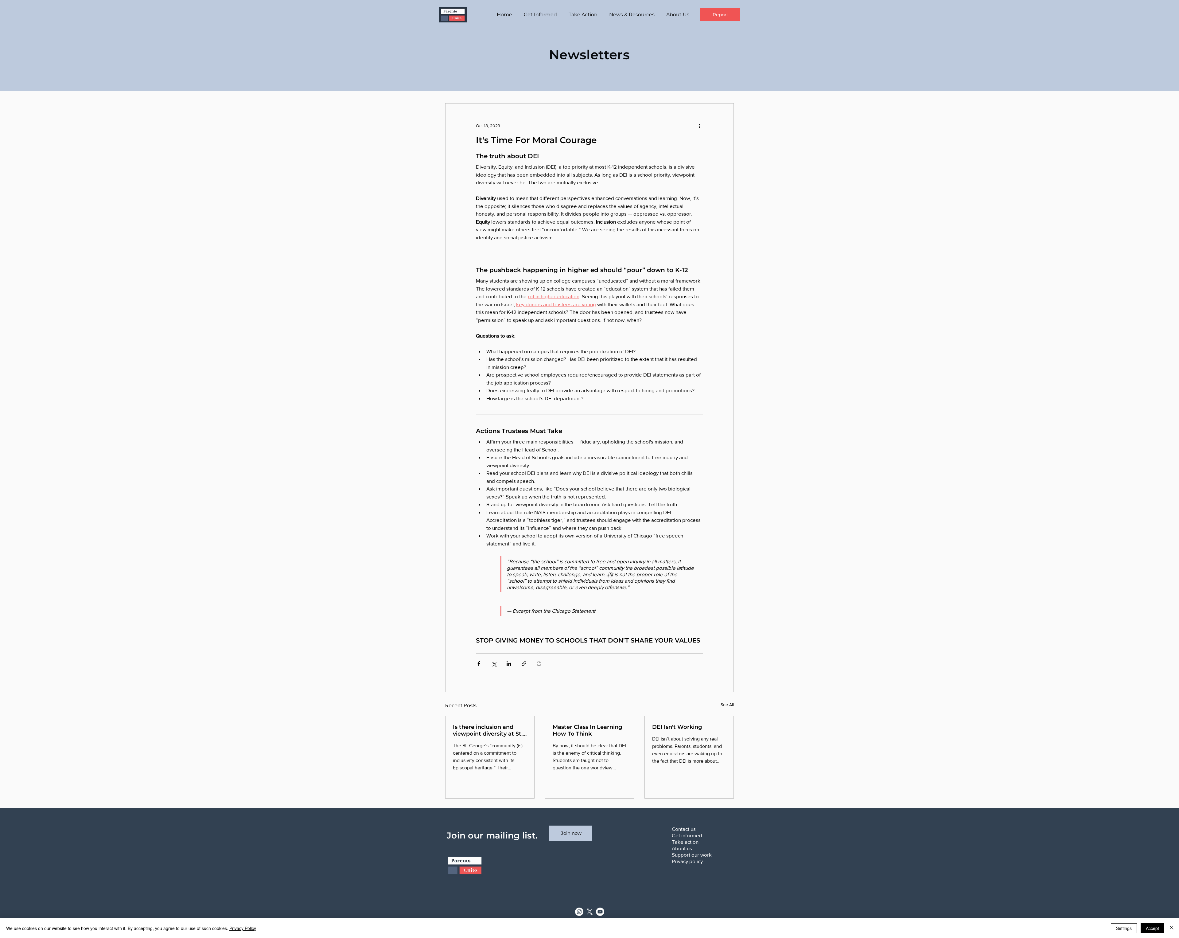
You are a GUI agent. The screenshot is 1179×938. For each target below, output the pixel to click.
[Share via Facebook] (479, 663)
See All (727, 704)
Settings (1124, 928)
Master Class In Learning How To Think (587, 730)
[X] (590, 912)
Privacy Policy (242, 928)
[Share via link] (524, 663)
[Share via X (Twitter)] (494, 663)
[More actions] (699, 125)
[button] (541, 15)
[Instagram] (579, 912)
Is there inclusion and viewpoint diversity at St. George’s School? (488, 730)
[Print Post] (539, 663)
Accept (1152, 928)
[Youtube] (600, 912)
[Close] (1171, 928)
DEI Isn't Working (677, 727)
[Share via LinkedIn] (509, 663)
